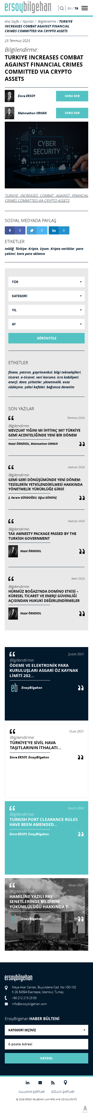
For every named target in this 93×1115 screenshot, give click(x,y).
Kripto (33, 248)
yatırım (25, 372)
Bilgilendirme (47, 21)
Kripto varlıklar (62, 248)
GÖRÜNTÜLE (46, 338)
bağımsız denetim (60, 387)
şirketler (35, 382)
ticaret (13, 377)
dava (22, 382)
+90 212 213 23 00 (24, 998)
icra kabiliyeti (67, 377)
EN (70, 8)
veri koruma (45, 377)
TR (76, 8)
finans (13, 372)
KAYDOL (46, 1058)
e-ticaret (28, 377)
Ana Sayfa (12, 21)
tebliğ (9, 248)
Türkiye (21, 248)
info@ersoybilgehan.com (29, 1004)
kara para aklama (31, 253)
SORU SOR (72, 96)
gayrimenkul (42, 372)
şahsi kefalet (35, 387)
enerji (12, 382)
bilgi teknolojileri (67, 372)
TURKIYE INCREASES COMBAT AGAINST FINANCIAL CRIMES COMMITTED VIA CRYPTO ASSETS (38, 26)
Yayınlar (28, 21)
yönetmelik (52, 382)
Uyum (44, 248)
